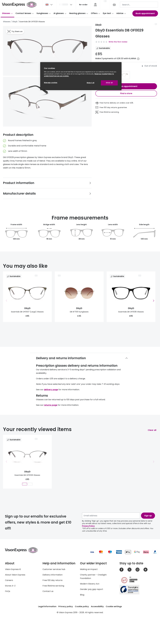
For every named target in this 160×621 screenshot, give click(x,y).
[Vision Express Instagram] (138, 570)
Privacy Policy (88, 526)
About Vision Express (15, 574)
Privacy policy (65, 606)
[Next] (153, 301)
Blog (82, 594)
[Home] (19, 5)
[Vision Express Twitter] (130, 570)
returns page (50, 405)
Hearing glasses (77, 13)
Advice (119, 13)
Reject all (90, 83)
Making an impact (89, 569)
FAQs (7, 591)
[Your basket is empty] (114, 4)
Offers (94, 13)
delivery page (51, 389)
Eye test (107, 13)
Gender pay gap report (91, 589)
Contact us (47, 591)
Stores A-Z (10, 585)
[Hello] (66, 4)
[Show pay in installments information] (138, 59)
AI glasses (59, 13)
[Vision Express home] (23, 550)
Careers (9, 580)
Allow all (109, 83)
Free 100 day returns (52, 580)
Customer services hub (53, 569)
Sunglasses (42, 13)
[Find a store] (95, 4)
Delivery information (52, 574)
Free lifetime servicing (53, 585)
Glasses (6, 13)
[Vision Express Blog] (146, 570)
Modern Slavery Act (89, 583)
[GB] (49, 4)
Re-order (83, 4)
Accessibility (97, 606)
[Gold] (121, 75)
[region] (81, 76)
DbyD (14, 21)
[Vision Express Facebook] (122, 570)
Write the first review (118, 42)
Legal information (47, 606)
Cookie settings (114, 606)
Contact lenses (23, 13)
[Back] (6, 301)
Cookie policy (82, 606)
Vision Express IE (13, 569)
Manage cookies (50, 83)
